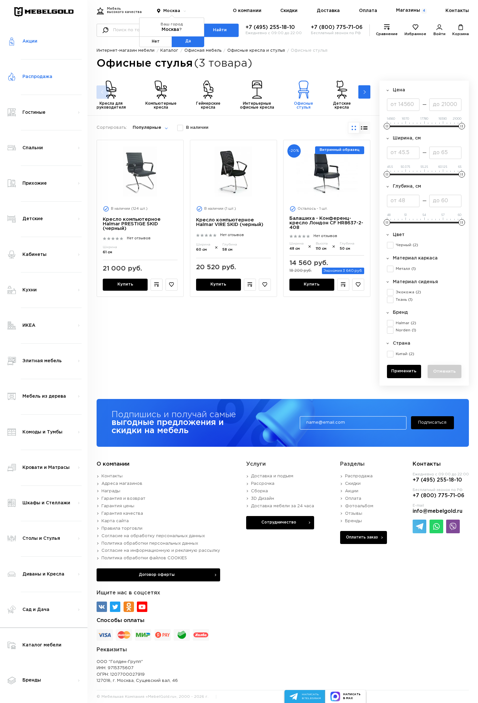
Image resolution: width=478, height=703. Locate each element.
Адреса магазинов (121, 483)
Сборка (259, 491)
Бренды (353, 521)
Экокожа (408, 292)
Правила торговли (121, 528)
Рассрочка (262, 483)
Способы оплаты (120, 620)
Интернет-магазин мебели (125, 50)
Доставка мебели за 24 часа (282, 506)
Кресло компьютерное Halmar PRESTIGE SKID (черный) (132, 224)
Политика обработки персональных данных (149, 543)
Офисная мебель (202, 50)
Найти (220, 30)
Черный (407, 245)
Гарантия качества (122, 513)
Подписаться (432, 422)
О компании (247, 11)
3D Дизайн (262, 498)
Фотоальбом (359, 506)
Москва (171, 11)
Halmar (406, 323)
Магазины (410, 10)
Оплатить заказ (362, 537)
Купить (125, 284)
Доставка (328, 11)
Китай (405, 354)
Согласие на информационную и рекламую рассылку (160, 550)
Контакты (457, 11)
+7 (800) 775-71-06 (337, 27)
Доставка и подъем (272, 476)
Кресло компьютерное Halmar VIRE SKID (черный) (229, 222)
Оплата (368, 11)
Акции (351, 491)
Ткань (404, 299)
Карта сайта (115, 521)
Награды (110, 491)
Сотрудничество (278, 522)
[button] (364, 92)
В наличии (197, 127)
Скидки (289, 11)
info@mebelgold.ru (437, 511)
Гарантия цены (117, 506)
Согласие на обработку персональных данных (153, 536)
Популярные (147, 127)
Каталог (169, 50)
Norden (406, 330)
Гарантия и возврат (123, 498)
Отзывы (353, 513)
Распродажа (359, 476)
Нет (156, 41)
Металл (406, 269)
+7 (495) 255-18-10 (270, 27)
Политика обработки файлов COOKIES (144, 558)
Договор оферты (157, 575)
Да (188, 41)
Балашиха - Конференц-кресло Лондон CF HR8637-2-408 (326, 223)
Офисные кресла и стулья (256, 50)
